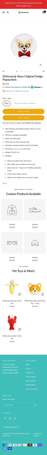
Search (28, 368)
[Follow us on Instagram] (10, 418)
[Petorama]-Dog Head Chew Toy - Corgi (35, 302)
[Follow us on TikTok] (14, 418)
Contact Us (30, 372)
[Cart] (43, 12)
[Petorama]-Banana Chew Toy (12, 302)
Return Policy (30, 381)
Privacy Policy (31, 377)
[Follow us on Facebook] (5, 418)
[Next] (43, 71)
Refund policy (31, 385)
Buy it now (23, 118)
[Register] (35, 405)
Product (12, 224)
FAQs (28, 364)
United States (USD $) (11, 427)
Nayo (7, 103)
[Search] (8, 12)
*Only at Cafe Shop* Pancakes (25, 103)
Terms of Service (32, 389)
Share (5, 183)
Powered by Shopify (38, 435)
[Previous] (3, 71)
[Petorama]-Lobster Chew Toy (12, 337)
